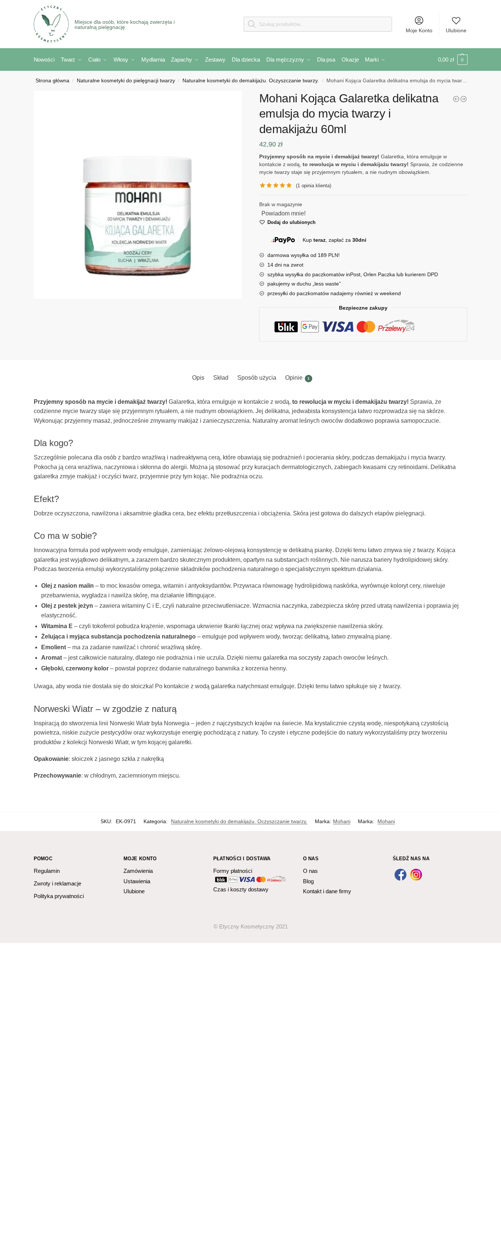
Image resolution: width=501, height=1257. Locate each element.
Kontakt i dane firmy (327, 891)
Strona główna (52, 80)
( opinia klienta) (313, 185)
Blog (308, 881)
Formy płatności (232, 871)
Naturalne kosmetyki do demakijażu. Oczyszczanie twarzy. (250, 80)
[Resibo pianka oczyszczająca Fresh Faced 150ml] (463, 99)
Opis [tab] (198, 378)
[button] (138, 195)
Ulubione (456, 30)
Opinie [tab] (297, 378)
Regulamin (47, 871)
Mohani (341, 821)
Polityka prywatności (59, 896)
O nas (310, 871)
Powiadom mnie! (283, 213)
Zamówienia (138, 871)
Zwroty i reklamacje (57, 883)
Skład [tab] (220, 378)
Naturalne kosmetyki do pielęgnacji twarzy (126, 80)
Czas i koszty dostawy (240, 889)
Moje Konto (419, 30)
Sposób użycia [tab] (256, 378)
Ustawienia (136, 881)
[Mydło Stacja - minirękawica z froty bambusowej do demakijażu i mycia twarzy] (456, 99)
